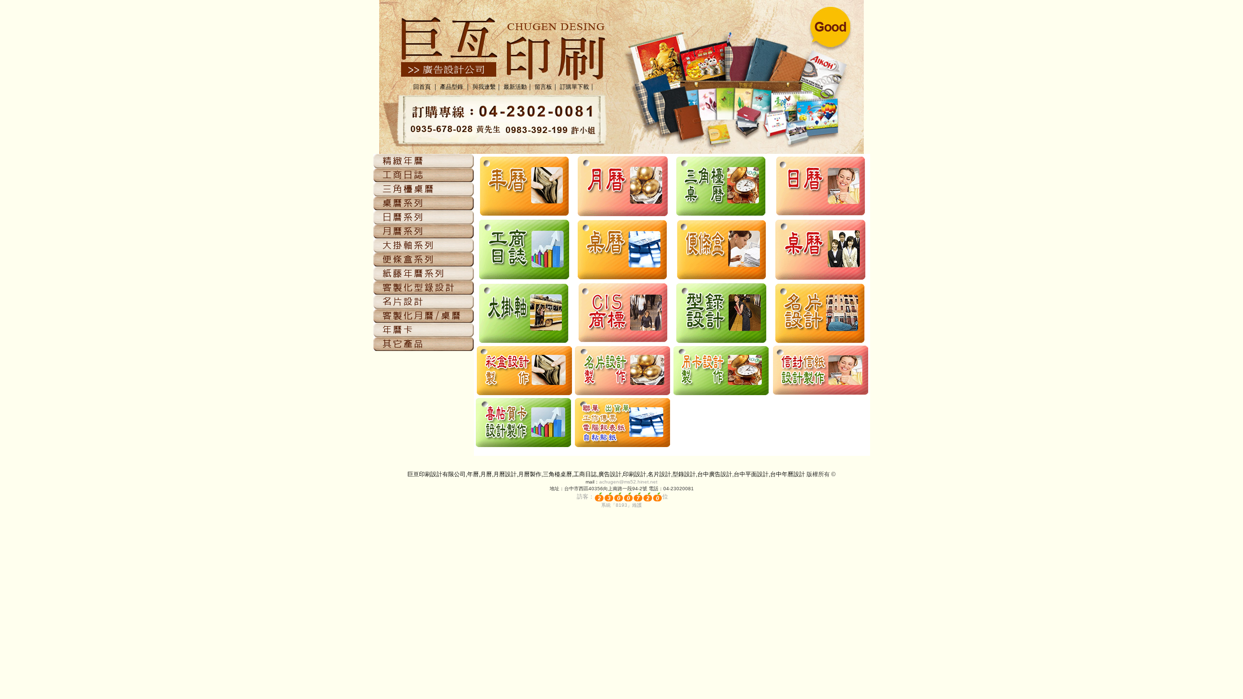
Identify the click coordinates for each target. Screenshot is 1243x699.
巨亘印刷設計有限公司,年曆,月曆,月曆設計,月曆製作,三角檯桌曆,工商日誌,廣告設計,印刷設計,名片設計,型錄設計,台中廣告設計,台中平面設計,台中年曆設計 (606, 474)
